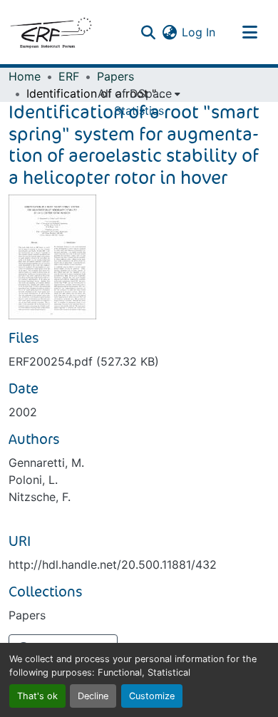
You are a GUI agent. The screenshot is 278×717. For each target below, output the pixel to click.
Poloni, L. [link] (33, 480)
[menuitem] (139, 93)
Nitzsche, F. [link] (40, 497)
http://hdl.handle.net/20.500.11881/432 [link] (113, 564)
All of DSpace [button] (135, 93)
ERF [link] (68, 76)
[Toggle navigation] (249, 32)
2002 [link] (23, 412)
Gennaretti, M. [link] (46, 462)
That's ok (37, 696)
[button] (51, 32)
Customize (152, 696)
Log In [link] (198, 32)
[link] (139, 361)
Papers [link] (115, 76)
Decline (93, 696)
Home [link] (25, 76)
